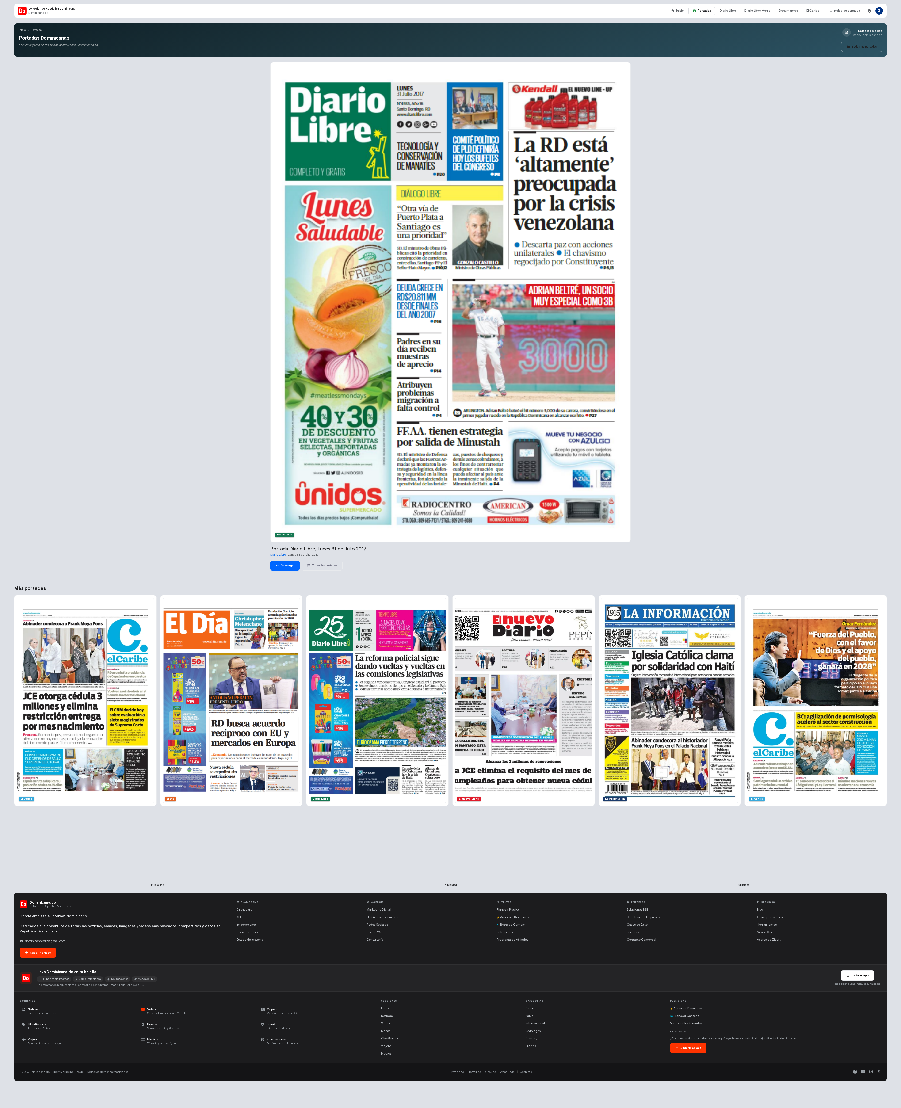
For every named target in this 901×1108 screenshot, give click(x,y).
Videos (386, 1023)
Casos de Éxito (637, 925)
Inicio (680, 11)
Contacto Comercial (641, 940)
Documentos (788, 11)
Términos (475, 1072)
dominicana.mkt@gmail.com (45, 941)
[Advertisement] (157, 852)
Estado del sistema (250, 940)
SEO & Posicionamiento (383, 917)
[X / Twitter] (879, 1072)
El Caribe (812, 11)
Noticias (387, 1016)
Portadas (704, 11)
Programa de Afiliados (512, 940)
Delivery (531, 1038)
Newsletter (764, 932)
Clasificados (390, 1038)
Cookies (490, 1072)
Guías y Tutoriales (770, 917)
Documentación (248, 932)
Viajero (386, 1046)
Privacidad (457, 1072)
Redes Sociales (377, 925)
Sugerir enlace (40, 952)
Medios (386, 1053)
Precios (531, 1046)
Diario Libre (728, 11)
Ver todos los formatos (686, 1023)
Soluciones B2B (637, 910)
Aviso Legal (507, 1072)
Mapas (385, 1031)
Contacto (526, 1072)
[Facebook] (855, 1072)
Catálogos (533, 1031)
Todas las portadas (847, 10)
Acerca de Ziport (769, 940)
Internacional (535, 1023)
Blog (760, 910)
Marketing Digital (379, 910)
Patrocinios (505, 932)
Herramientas (767, 925)
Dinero (530, 1008)
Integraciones (246, 925)
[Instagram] (871, 1072)
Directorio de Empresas (643, 917)
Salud (530, 1016)
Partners (633, 932)
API (239, 917)
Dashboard (244, 910)
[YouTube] (863, 1072)
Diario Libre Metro (757, 11)
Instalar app (860, 975)
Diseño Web (375, 932)
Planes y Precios (508, 910)
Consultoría (375, 940)
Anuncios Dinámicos (514, 917)
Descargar (287, 565)
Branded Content (512, 925)
